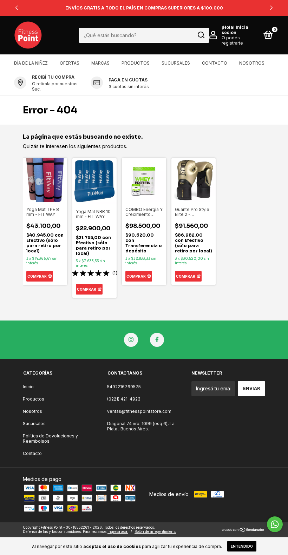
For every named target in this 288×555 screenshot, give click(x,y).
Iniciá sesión (235, 30)
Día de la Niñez (31, 63)
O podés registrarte (232, 40)
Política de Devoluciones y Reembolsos (50, 438)
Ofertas (69, 63)
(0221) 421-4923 (123, 399)
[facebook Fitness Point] (157, 340)
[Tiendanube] (243, 530)
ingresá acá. (117, 531)
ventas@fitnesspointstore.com (139, 411)
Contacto (214, 63)
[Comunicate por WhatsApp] (275, 524)
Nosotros (251, 63)
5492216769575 (124, 386)
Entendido (242, 546)
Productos (136, 63)
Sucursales (176, 63)
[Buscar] (201, 35)
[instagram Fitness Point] (131, 340)
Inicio (28, 386)
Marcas (100, 63)
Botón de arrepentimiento (155, 531)
